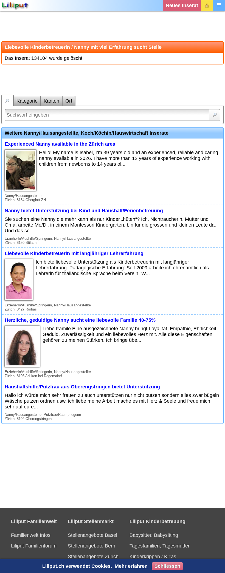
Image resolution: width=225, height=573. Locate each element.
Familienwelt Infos (30, 535)
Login (207, 5)
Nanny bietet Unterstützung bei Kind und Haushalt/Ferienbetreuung (84, 210)
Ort (68, 101)
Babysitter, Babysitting (154, 535)
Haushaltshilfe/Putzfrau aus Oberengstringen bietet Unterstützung (82, 386)
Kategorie (27, 101)
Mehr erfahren (131, 566)
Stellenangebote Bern (91, 546)
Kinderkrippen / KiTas (153, 556)
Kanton (51, 101)
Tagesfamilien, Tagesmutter (160, 546)
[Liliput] (15, 5)
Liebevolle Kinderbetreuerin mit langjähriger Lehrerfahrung (74, 253)
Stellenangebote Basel (92, 535)
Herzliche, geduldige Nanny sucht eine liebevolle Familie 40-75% (80, 320)
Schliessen (167, 566)
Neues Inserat (182, 5)
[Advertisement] (112, 26)
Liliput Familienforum (34, 546)
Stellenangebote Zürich (93, 556)
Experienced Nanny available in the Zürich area (60, 144)
